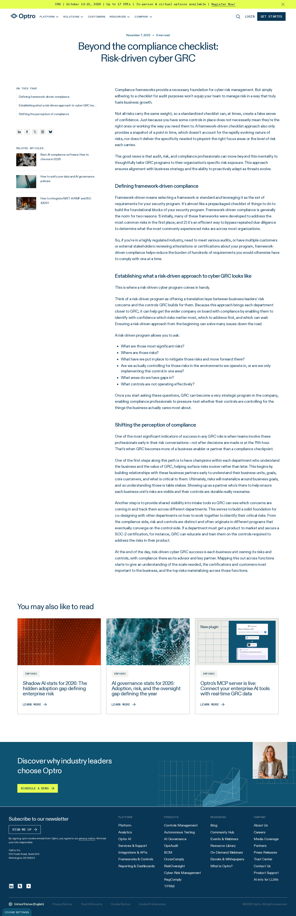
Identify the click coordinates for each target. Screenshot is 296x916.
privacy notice (87, 838)
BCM (168, 852)
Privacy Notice (62, 904)
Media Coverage (266, 839)
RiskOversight (174, 866)
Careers (259, 832)
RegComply (173, 879)
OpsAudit (171, 846)
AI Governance (175, 839)
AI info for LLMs (266, 879)
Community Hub (222, 832)
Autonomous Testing (179, 832)
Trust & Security (91, 904)
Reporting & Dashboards (136, 866)
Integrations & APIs (132, 852)
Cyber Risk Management (182, 873)
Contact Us (262, 866)
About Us (261, 825)
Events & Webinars (224, 839)
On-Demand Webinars (226, 852)
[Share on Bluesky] (50, 132)
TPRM (169, 886)
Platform (124, 825)
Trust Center (263, 859)
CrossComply (174, 859)
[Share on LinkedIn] (19, 132)
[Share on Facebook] (27, 132)
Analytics (125, 832)
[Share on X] (35, 132)
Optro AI (124, 839)
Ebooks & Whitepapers (227, 859)
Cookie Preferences (152, 904)
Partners (260, 846)
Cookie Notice (120, 904)
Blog (213, 825)
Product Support (266, 873)
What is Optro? (221, 866)
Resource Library (223, 846)
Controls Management (180, 825)
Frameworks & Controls (135, 859)
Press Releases (265, 852)
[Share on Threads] (43, 132)
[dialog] (17, 912)
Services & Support (132, 846)
